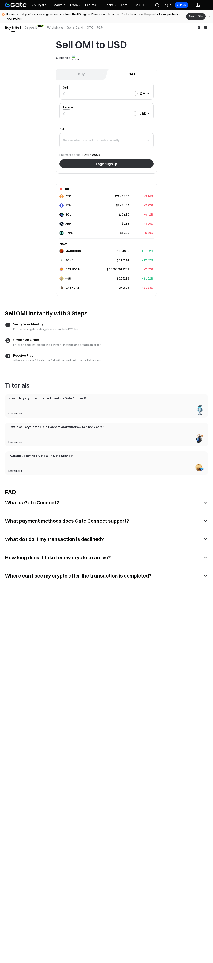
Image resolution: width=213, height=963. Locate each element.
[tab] (13, 27)
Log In (167, 5)
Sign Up (181, 4)
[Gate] (16, 4)
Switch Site (196, 16)
